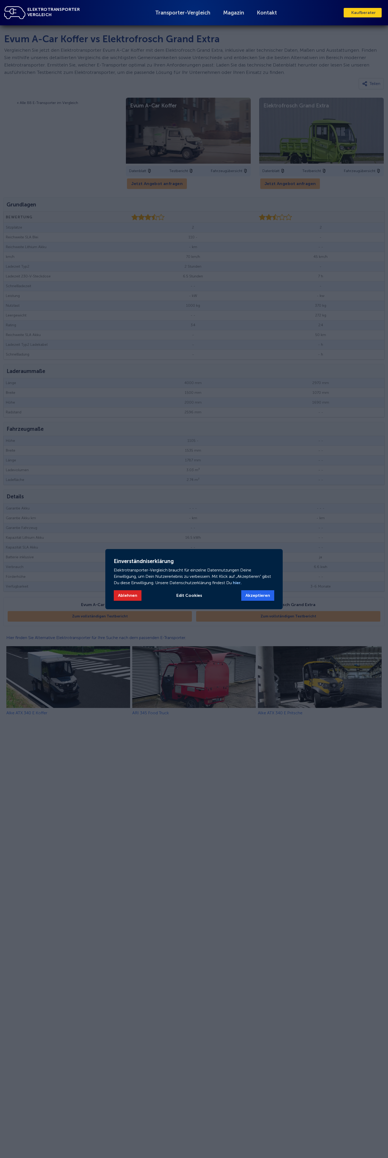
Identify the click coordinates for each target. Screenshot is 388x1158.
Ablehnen (127, 595)
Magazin (233, 13)
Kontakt (267, 13)
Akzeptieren (257, 595)
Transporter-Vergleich (182, 13)
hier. (237, 582)
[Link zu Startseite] (14, 12)
